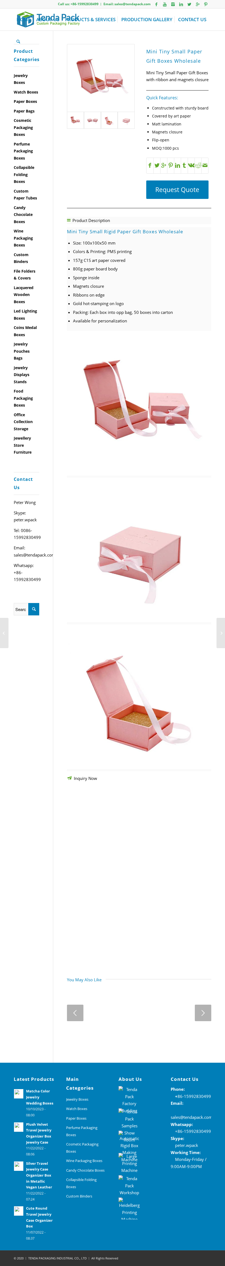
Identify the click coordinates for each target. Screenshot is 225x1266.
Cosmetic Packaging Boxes (23, 127)
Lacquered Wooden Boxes (23, 294)
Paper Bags (24, 111)
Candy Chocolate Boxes (23, 214)
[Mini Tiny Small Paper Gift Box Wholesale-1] (126, 120)
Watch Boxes (26, 92)
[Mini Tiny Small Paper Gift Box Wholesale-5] (109, 120)
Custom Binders (21, 258)
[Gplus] (197, 4)
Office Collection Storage (23, 421)
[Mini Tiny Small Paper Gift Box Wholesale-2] (92, 120)
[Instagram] (173, 4)
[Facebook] (156, 4)
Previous (75, 1013)
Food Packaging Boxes (23, 398)
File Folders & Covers (24, 274)
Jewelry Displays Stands (21, 374)
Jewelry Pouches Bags (22, 351)
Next (203, 1013)
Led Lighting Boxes (25, 314)
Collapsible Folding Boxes (24, 174)
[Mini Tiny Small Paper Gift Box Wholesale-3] (101, 78)
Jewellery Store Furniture (23, 445)
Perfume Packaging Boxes (23, 151)
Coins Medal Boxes (25, 331)
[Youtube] (164, 4)
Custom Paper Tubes (25, 194)
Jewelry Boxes (21, 79)
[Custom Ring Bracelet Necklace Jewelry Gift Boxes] (4, 633)
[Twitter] (189, 4)
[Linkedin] (181, 4)
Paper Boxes (25, 101)
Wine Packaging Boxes (23, 238)
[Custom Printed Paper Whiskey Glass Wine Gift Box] (220, 633)
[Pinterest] (206, 4)
